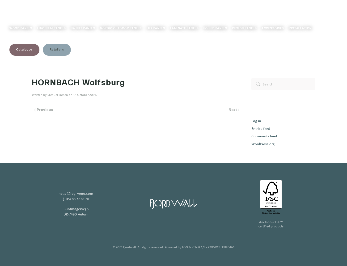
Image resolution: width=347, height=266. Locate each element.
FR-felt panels (83, 28)
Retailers (57, 49)
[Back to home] (33, 9)
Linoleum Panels (51, 28)
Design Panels (244, 28)
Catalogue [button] (24, 49)
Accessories (273, 28)
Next (233, 110)
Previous (45, 110)
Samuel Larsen (57, 95)
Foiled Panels (215, 28)
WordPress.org (263, 144)
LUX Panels (156, 28)
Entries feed (260, 128)
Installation (300, 28)
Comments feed (264, 136)
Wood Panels (21, 28)
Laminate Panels (184, 28)
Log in (256, 120)
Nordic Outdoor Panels (121, 28)
